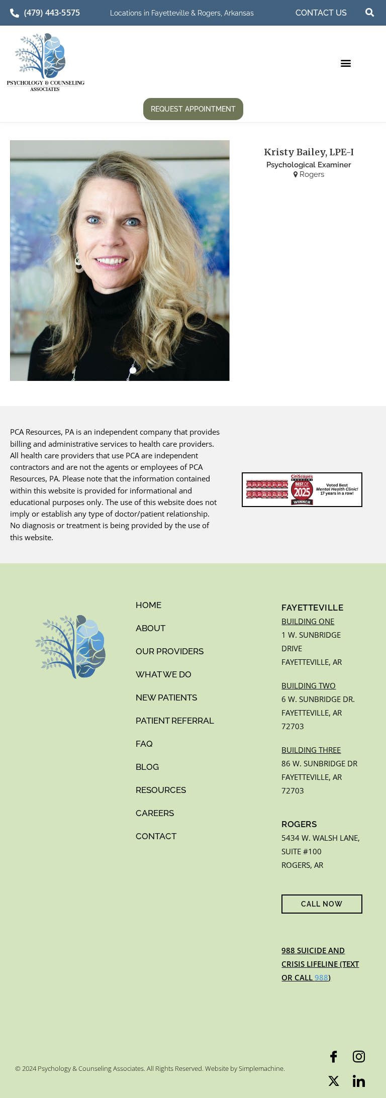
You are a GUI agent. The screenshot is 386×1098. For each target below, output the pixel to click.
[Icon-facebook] (334, 1057)
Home (148, 605)
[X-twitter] (334, 1081)
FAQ (144, 744)
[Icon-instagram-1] (359, 1057)
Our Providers (170, 651)
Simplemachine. (262, 1068)
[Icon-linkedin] (359, 1081)
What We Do (163, 674)
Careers (155, 813)
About (150, 628)
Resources (161, 790)
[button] (370, 13)
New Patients (166, 697)
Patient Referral (175, 721)
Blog (147, 767)
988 (321, 977)
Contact (156, 836)
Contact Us (321, 13)
